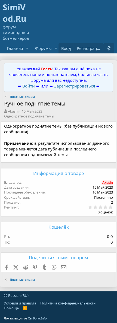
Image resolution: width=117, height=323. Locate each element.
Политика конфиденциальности (68, 303)
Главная (15, 48)
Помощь (11, 308)
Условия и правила (20, 303)
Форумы (43, 48)
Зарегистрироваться (75, 86)
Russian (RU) (18, 295)
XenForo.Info (37, 318)
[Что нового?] (109, 48)
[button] (27, 48)
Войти (28, 86)
